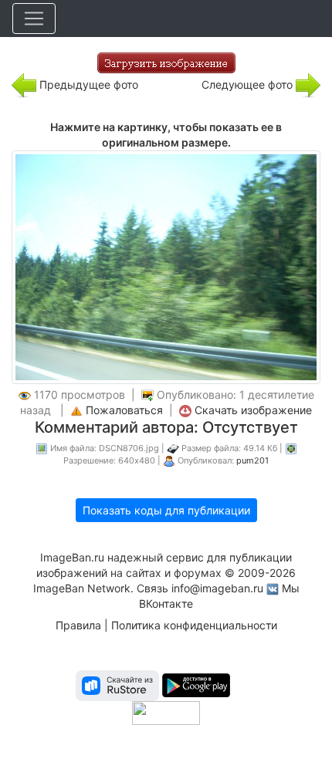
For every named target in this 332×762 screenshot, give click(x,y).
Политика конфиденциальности (194, 625)
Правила (78, 625)
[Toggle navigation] (34, 18)
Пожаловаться (124, 409)
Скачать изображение (253, 409)
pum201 (252, 460)
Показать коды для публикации (166, 510)
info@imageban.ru (217, 588)
